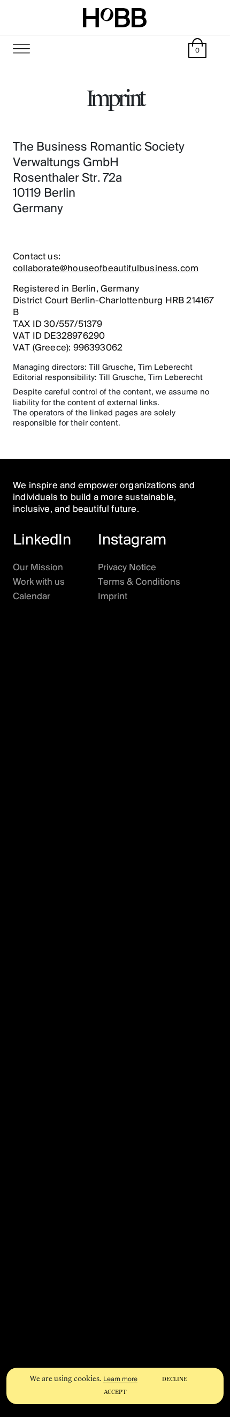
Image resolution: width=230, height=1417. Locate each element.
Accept (115, 1392)
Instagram (132, 540)
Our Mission (38, 568)
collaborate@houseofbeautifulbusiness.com (105, 269)
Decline (174, 1379)
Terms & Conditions (139, 582)
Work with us (39, 582)
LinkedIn (42, 540)
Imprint (112, 597)
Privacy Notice (127, 568)
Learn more (120, 1379)
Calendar (31, 597)
